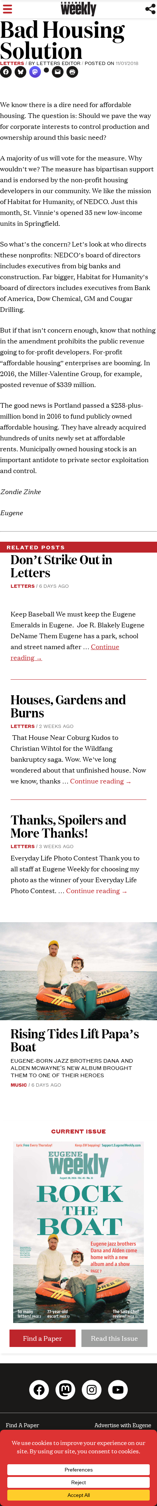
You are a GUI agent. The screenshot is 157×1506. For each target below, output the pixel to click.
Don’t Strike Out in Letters (61, 565)
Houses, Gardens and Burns (68, 705)
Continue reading (101, 780)
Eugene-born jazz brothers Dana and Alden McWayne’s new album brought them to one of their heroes (72, 1068)
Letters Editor (58, 62)
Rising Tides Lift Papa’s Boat (75, 1039)
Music (19, 1084)
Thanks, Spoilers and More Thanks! (68, 826)
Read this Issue (114, 1338)
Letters (12, 62)
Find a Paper (42, 1338)
